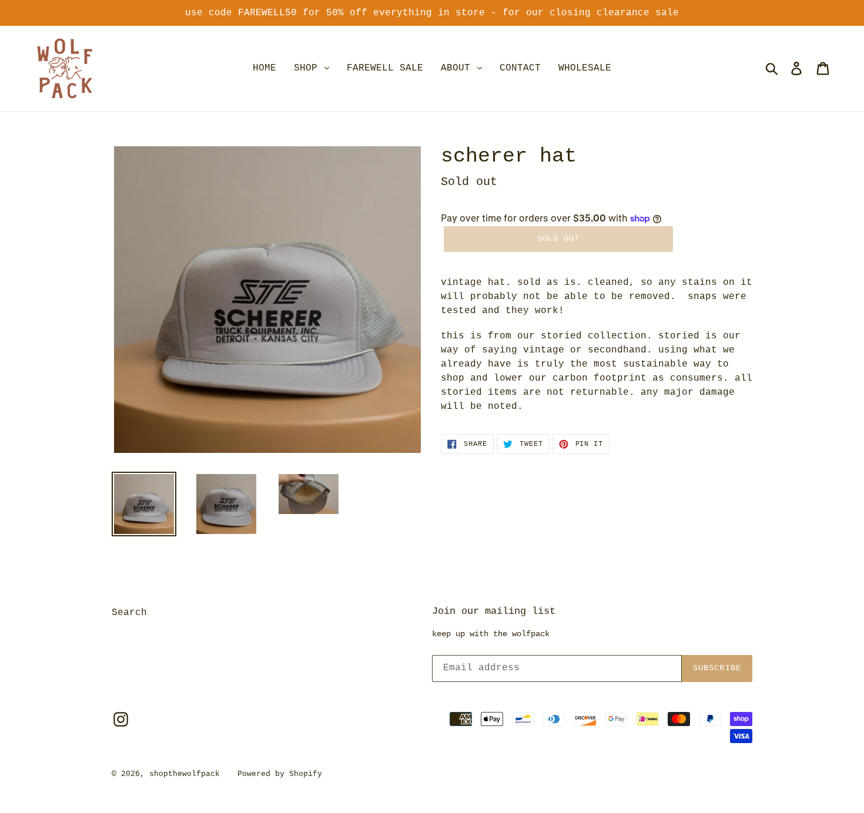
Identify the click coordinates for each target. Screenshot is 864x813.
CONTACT (520, 68)
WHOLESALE (584, 68)
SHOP (308, 68)
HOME (264, 68)
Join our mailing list (493, 611)
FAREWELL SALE (385, 68)
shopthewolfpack (184, 774)
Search (129, 612)
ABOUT (458, 68)
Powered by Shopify (279, 774)
